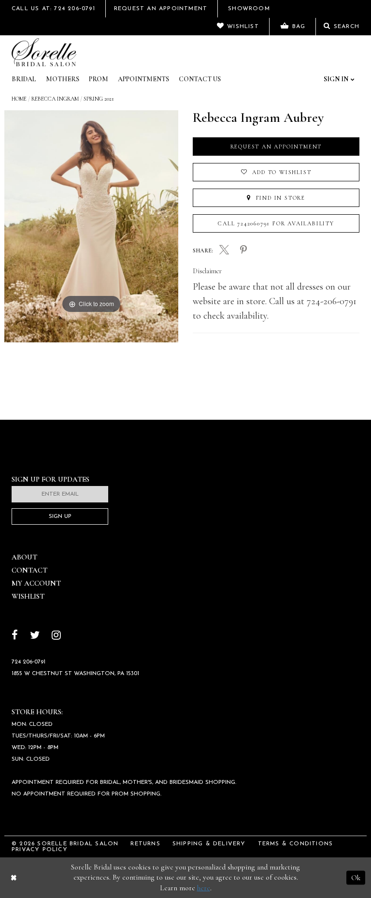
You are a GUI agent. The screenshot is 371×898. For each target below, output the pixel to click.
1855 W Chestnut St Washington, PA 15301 (75, 674)
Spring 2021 (99, 98)
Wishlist (28, 596)
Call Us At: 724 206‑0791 (53, 9)
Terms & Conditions (295, 844)
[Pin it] (243, 250)
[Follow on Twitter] (35, 636)
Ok (355, 877)
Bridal (24, 79)
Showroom (249, 9)
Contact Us (200, 79)
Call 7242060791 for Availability (276, 223)
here (203, 887)
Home (19, 98)
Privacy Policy (40, 850)
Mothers (62, 79)
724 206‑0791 (28, 662)
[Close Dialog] (14, 877)
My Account (36, 583)
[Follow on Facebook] (14, 636)
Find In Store (279, 197)
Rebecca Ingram (55, 98)
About (24, 557)
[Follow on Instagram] (56, 636)
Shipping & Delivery (209, 844)
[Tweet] (224, 251)
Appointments (143, 79)
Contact (29, 570)
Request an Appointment (276, 146)
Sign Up (60, 516)
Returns (145, 844)
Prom (98, 79)
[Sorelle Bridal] (44, 52)
